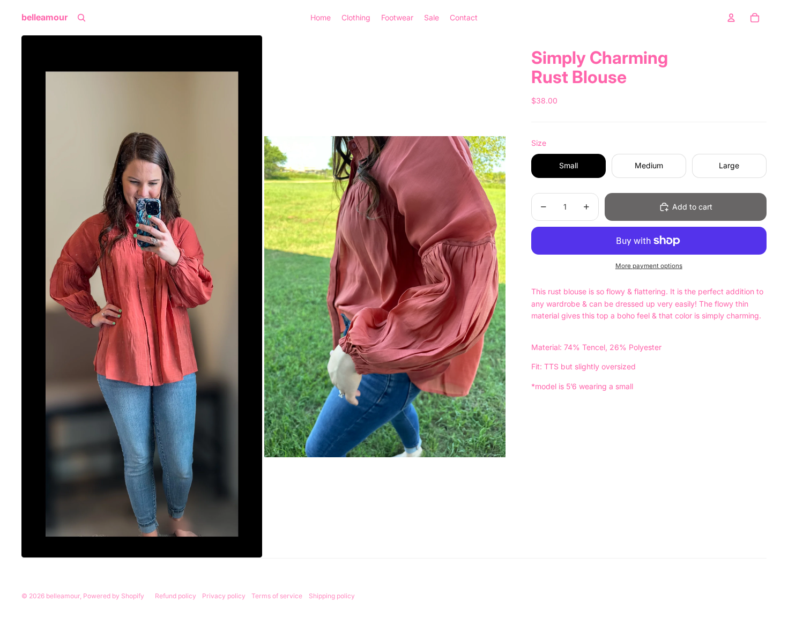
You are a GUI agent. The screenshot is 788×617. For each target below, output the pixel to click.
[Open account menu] (731, 17)
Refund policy (175, 596)
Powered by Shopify (113, 596)
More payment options (648, 266)
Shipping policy (332, 596)
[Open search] (81, 17)
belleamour (63, 596)
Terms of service (276, 596)
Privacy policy (224, 596)
